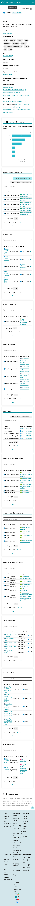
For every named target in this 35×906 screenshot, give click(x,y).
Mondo (25, 816)
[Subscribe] (16, 894)
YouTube (26, 867)
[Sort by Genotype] (11, 684)
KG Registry (16, 870)
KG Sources (16, 845)
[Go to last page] (20, 222)
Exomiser (6, 859)
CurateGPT (7, 877)
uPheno (25, 821)
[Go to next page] (18, 222)
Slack (25, 860)
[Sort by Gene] (8, 192)
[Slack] (18, 894)
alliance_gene (8, 75)
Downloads (16, 818)
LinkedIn (25, 865)
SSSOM (6, 867)
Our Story (6, 816)
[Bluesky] (17, 902)
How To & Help (17, 831)
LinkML (5, 864)
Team (5, 819)
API (14, 821)
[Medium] (16, 897)
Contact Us (7, 824)
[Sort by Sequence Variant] (16, 632)
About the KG (17, 843)
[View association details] (30, 251)
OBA (24, 829)
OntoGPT (6, 874)
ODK (5, 872)
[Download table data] (12, 225)
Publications (7, 826)
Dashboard (16, 848)
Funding (6, 829)
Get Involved (27, 857)
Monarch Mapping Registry (16, 863)
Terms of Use (17, 838)
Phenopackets (8, 880)
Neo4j (15, 823)
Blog (24, 862)
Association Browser (17, 851)
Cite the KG (16, 840)
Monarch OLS (17, 859)
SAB (5, 821)
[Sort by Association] (18, 192)
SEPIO (25, 836)
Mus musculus (7, 33)
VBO (24, 831)
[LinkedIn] (16, 899)
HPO (24, 824)
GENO (25, 834)
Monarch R (16, 826)
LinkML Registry (15, 874)
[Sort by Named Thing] (30, 356)
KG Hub (15, 868)
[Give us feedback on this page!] (32, 807)
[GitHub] (19, 897)
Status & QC (17, 828)
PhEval (6, 862)
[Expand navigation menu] (33, 2)
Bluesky (25, 870)
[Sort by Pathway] (27, 316)
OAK (5, 869)
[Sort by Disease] (26, 756)
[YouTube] (18, 899)
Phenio (25, 826)
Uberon (25, 819)
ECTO (25, 839)
